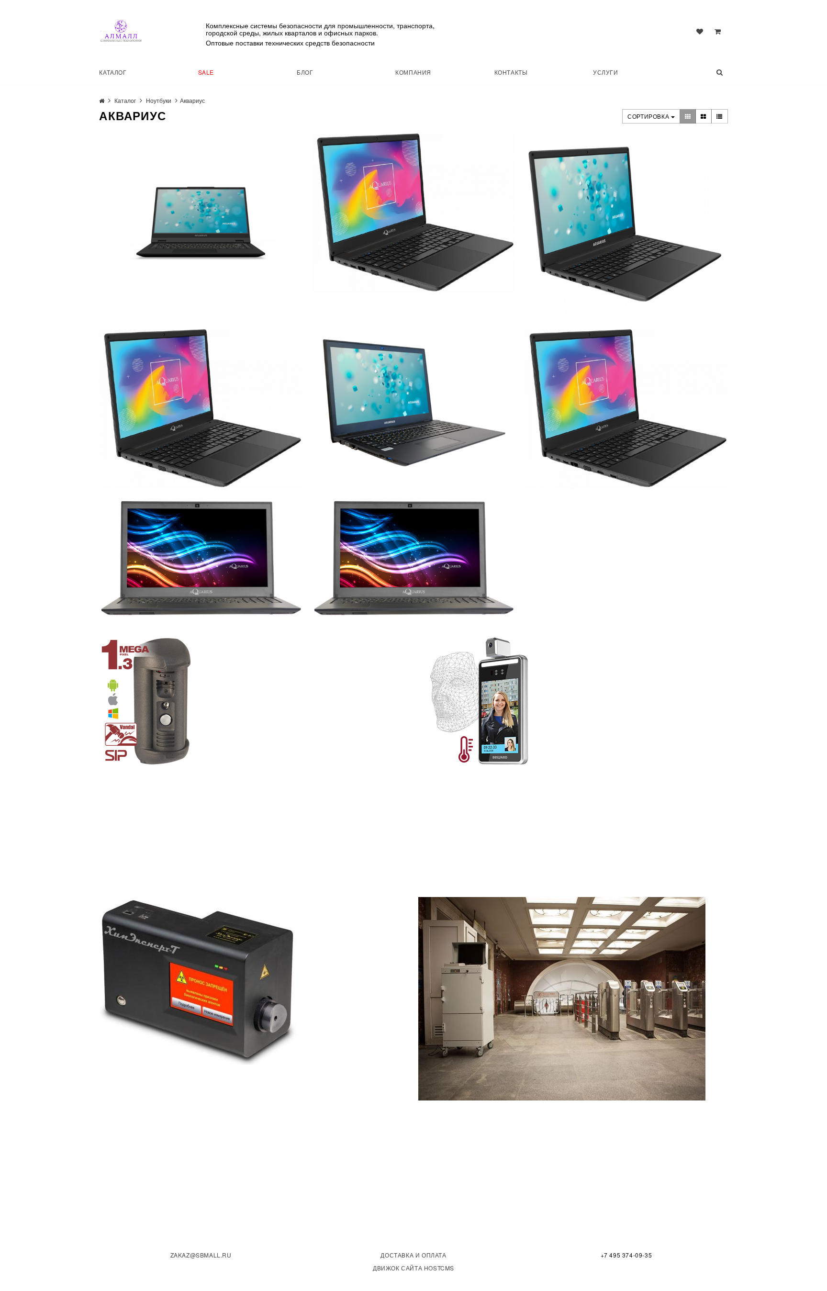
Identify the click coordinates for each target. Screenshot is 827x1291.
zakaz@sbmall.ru (201, 1255)
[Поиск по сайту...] (709, 72)
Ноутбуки (158, 100)
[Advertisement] (171, 826)
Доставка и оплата (413, 1255)
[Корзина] (718, 31)
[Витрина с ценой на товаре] (688, 116)
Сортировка (649, 116)
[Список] (719, 116)
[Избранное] (699, 31)
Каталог (112, 72)
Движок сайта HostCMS (413, 1268)
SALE (206, 72)
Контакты (511, 72)
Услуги (605, 72)
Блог (305, 72)
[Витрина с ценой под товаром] (703, 116)
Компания (413, 72)
